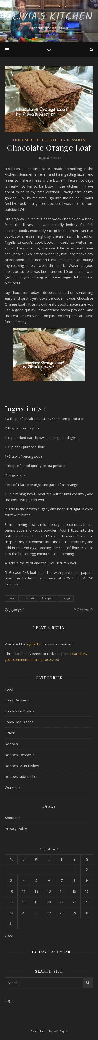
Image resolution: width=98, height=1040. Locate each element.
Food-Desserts (17, 700)
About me (13, 817)
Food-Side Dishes (30, 140)
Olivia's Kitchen (49, 17)
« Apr (9, 935)
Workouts (13, 787)
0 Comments (83, 609)
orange (65, 598)
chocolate (28, 598)
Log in (10, 1000)
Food (9, 689)
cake (11, 598)
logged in (33, 644)
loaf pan (47, 598)
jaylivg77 (17, 609)
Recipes (11, 743)
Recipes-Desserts (67, 140)
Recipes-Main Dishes (22, 765)
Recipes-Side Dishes (21, 776)
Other (10, 732)
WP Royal (60, 1031)
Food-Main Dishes (19, 711)
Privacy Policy (16, 828)
